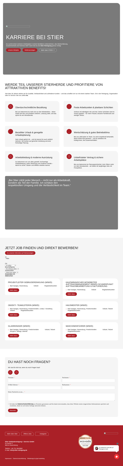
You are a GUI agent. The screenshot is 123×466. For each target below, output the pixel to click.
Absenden (13, 410)
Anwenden (10, 274)
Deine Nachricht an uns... (16, 392)
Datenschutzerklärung (25, 404)
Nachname (65, 377)
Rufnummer (65, 385)
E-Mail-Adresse (13, 385)
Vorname (10, 377)
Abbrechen (9, 276)
